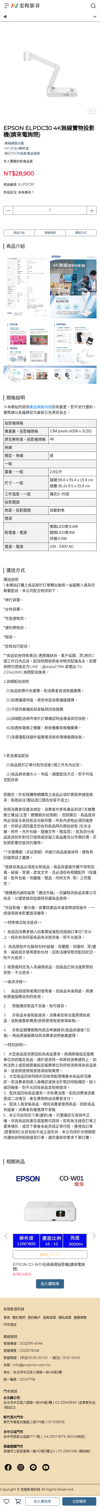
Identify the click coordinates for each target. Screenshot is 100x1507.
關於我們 (18, 1317)
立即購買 (79, 1501)
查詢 (6, 1317)
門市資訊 (10, 1325)
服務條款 (80, 1317)
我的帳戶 (34, 1317)
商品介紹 (19, 232)
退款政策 (49, 1317)
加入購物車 (42, 1501)
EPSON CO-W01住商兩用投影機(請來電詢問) (49, 1266)
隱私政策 (64, 1317)
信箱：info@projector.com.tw (26, 1365)
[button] (94, 1235)
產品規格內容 (41, 407)
